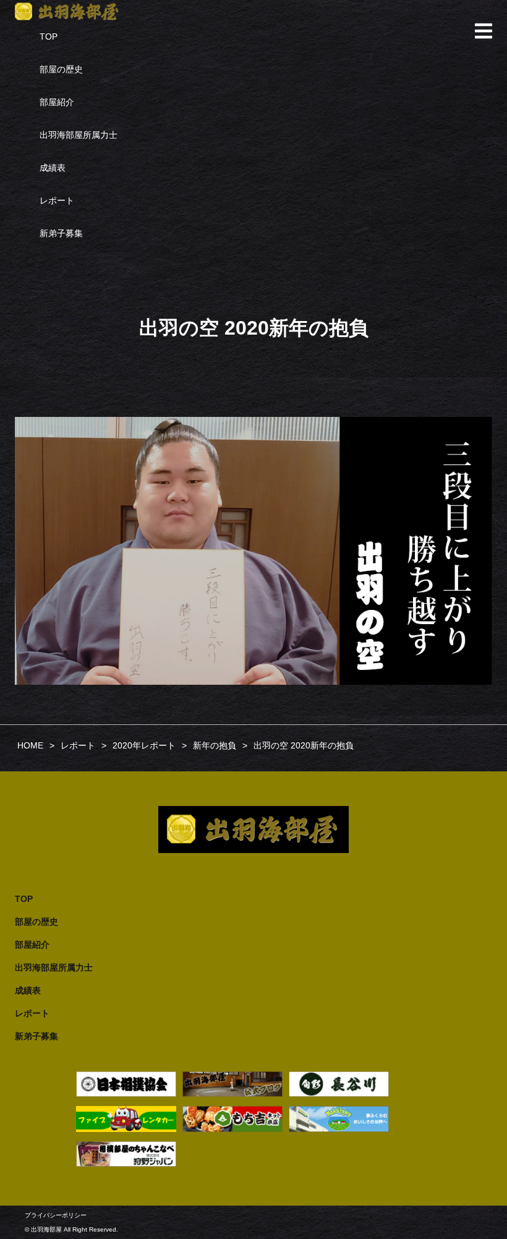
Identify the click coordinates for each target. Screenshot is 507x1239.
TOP (49, 36)
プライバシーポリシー (56, 1215)
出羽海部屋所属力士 (78, 135)
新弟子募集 (61, 233)
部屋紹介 (57, 102)
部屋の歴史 (61, 69)
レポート (57, 200)
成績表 (53, 168)
